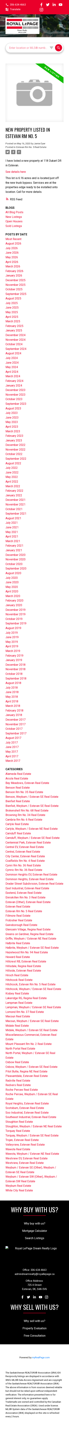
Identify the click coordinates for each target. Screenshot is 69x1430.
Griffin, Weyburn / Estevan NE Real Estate (30, 938)
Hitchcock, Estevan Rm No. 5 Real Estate (30, 984)
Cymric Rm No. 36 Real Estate (23, 870)
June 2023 (12, 417)
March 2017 (12, 760)
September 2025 (15, 294)
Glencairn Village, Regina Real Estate (28, 929)
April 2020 (11, 591)
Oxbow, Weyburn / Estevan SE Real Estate (31, 1067)
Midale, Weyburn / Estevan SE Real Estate (31, 1030)
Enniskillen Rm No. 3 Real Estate (25, 897)
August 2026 (13, 243)
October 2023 (13, 399)
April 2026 (11, 262)
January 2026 (13, 275)
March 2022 (12, 486)
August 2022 (13, 463)
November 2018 (15, 669)
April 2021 (11, 536)
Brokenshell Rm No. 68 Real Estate (26, 810)
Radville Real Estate (17, 1080)
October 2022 (13, 454)
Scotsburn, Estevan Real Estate (24, 1108)
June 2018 (12, 692)
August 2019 (13, 628)
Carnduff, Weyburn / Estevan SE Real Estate (32, 838)
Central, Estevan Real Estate (22, 851)
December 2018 (15, 664)
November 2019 (15, 614)
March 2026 (12, 266)
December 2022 (15, 445)
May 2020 (11, 587)
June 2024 (12, 362)
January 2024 (13, 385)
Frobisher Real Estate (18, 920)
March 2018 (12, 706)
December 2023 (15, 390)
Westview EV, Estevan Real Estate (26, 1158)
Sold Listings (13, 226)
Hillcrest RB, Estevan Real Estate (25, 961)
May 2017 (11, 751)
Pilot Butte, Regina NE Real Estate (26, 1071)
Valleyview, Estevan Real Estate (25, 1144)
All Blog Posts (14, 212)
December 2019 (15, 610)
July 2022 (11, 468)
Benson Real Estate (17, 787)
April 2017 (11, 756)
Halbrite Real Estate (17, 943)
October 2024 (13, 344)
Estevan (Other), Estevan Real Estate (28, 902)
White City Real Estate (19, 1190)
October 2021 (13, 509)
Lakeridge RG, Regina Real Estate (26, 998)
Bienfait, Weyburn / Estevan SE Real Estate (32, 806)
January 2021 (13, 550)
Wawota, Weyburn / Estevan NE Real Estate (32, 1153)
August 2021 (13, 518)
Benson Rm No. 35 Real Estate (24, 792)
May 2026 (11, 257)
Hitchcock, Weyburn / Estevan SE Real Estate (33, 989)
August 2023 (13, 408)
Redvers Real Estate (18, 1085)
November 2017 (15, 724)
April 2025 (11, 317)
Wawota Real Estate (17, 1149)
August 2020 (13, 573)
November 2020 (15, 559)
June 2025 (12, 307)
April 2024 (11, 371)
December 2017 (15, 719)
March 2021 (12, 541)
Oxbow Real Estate (17, 1062)
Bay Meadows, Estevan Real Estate (27, 783)
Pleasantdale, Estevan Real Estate (26, 1076)
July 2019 (11, 632)
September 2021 (15, 513)
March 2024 (12, 376)
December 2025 (15, 280)
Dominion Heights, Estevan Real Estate (29, 879)
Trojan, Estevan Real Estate (22, 1140)
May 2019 (11, 642)
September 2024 (15, 349)
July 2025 (11, 303)
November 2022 (15, 449)
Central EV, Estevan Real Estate (24, 847)
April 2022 (11, 481)
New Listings (13, 217)
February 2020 (14, 600)
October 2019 (13, 619)
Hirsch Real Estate (16, 975)
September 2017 (15, 733)
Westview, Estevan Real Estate (24, 1163)
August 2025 (13, 298)
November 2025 (15, 285)
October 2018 (13, 674)
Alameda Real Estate (18, 774)
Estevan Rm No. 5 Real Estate (31, 147)
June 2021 (12, 527)
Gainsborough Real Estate (21, 925)
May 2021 (11, 532)
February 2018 (14, 710)
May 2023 (11, 422)
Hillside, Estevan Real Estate (23, 970)
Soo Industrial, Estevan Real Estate (27, 1112)
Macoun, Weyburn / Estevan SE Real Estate (32, 1021)
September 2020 (15, 568)
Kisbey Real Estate (17, 993)
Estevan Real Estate (17, 906)
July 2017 (11, 742)
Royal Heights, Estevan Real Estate (27, 1103)
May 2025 (11, 312)
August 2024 (13, 353)
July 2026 (11, 248)
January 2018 (13, 715)
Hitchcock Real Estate (19, 980)
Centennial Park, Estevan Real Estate (28, 842)
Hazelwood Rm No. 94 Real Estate (26, 952)
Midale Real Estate (17, 1025)
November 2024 (15, 339)
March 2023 (12, 431)
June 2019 (12, 637)
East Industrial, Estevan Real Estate (27, 888)
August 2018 (13, 683)
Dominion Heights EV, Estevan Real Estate (31, 874)
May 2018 (11, 696)
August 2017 (13, 738)
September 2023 (15, 403)
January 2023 (13, 440)
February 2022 (14, 490)
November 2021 (15, 504)
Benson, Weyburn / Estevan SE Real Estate (31, 796)
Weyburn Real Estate (18, 1185)
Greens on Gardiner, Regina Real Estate (29, 934)
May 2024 (11, 367)
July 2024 (11, 358)
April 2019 (11, 646)
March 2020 (12, 596)
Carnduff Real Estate (18, 833)
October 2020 (13, 564)
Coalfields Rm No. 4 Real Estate (25, 860)
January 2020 (13, 605)
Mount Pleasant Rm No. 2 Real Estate (28, 1044)
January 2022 (13, 495)
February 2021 (14, 545)
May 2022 (11, 477)
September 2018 (15, 678)
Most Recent (13, 239)
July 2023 (11, 413)
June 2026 (12, 252)
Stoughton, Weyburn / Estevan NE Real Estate (33, 1126)
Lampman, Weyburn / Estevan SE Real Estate (33, 1007)
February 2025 (14, 326)
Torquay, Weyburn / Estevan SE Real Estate (32, 1135)
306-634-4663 (18, 4)
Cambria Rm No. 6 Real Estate (23, 819)
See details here (15, 171)
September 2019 (15, 623)
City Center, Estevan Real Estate (25, 856)
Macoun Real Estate (17, 1016)
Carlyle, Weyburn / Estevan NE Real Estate (31, 828)
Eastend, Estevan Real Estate (23, 892)
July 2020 (11, 578)
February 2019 (14, 655)
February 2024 (14, 381)
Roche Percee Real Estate (21, 1089)
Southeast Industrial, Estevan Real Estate (30, 1117)
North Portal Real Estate (20, 1048)
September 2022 (15, 458)
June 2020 (12, 582)
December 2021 (15, 500)
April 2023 (11, 426)
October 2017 (13, 728)
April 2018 (11, 701)
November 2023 (15, 394)
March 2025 (12, 321)
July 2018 (11, 687)
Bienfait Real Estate (17, 801)
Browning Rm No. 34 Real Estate (25, 815)
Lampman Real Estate (18, 1002)
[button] (15, 4)
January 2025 (13, 330)
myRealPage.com (41, 1357)
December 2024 (15, 335)
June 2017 (12, 747)
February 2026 (14, 271)
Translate (15, 9)
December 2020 (15, 555)
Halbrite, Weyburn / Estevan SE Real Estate (32, 947)
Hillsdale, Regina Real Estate (23, 966)
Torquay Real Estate (17, 1131)
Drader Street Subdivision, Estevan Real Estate (34, 883)
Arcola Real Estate (16, 778)
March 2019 (12, 651)
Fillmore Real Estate (17, 915)
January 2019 (13, 660)
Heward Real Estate (17, 957)
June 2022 (12, 472)
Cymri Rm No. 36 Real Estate (23, 865)
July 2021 (11, 522)
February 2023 (14, 435)
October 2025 (13, 289)
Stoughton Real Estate (19, 1121)
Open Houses (13, 221)
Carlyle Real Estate (17, 824)
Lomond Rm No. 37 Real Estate (24, 1012)
